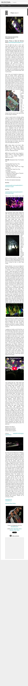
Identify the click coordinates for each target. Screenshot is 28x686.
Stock (18, 530)
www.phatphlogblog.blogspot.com (16, 42)
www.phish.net (8, 500)
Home (9, 5)
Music (20, 528)
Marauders (16, 528)
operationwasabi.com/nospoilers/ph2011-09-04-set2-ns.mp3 (14, 192)
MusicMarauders (14, 526)
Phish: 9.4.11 (15, 13)
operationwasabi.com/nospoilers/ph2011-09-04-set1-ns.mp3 (14, 186)
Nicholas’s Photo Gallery (10, 503)
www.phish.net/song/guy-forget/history (14, 434)
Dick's (12, 528)
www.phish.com (8, 499)
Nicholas (11, 530)
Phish (15, 530)
